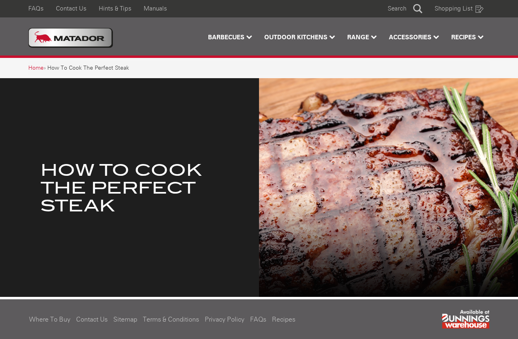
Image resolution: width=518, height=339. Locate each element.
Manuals (155, 9)
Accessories (411, 37)
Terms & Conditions (171, 319)
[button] (405, 8)
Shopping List (454, 9)
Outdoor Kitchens (296, 37)
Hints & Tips (115, 9)
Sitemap (125, 319)
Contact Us (71, 9)
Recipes (464, 37)
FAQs (36, 9)
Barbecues (227, 37)
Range (359, 37)
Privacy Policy (224, 319)
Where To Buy (49, 319)
